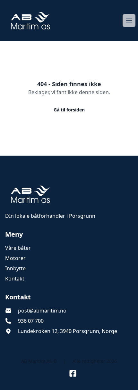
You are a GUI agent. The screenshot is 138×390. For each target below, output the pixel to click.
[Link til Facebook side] (73, 373)
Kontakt (14, 278)
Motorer (15, 258)
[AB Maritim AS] (69, 194)
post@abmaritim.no (42, 310)
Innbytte (15, 268)
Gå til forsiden (69, 110)
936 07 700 (31, 320)
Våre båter (18, 247)
